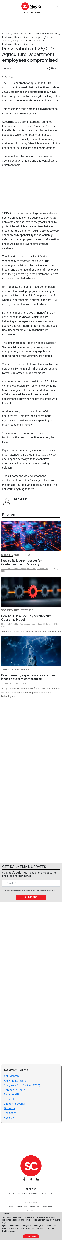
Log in (25, 12)
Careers (43, 1193)
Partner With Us (31, 1211)
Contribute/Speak (22, 1207)
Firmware (9, 1108)
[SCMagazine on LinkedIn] (38, 1179)
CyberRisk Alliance (23, 1193)
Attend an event (34, 1207)
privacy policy (40, 1228)
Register (35, 12)
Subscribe (31, 897)
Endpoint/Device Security (43, 33)
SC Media (11, 1193)
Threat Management (15, 669)
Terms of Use (40, 890)
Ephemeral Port (13, 1094)
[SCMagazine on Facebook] (24, 1179)
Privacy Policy (51, 890)
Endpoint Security (14, 1103)
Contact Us (34, 1193)
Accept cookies (31, 1236)
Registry (9, 1117)
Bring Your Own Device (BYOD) (22, 1085)
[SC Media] (31, 6)
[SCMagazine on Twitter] (31, 1179)
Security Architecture (15, 33)
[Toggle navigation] (5, 6)
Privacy (51, 1193)
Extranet (9, 1099)
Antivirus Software (15, 1080)
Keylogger (10, 1112)
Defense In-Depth (14, 1089)
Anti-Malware (12, 1076)
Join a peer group (47, 1207)
